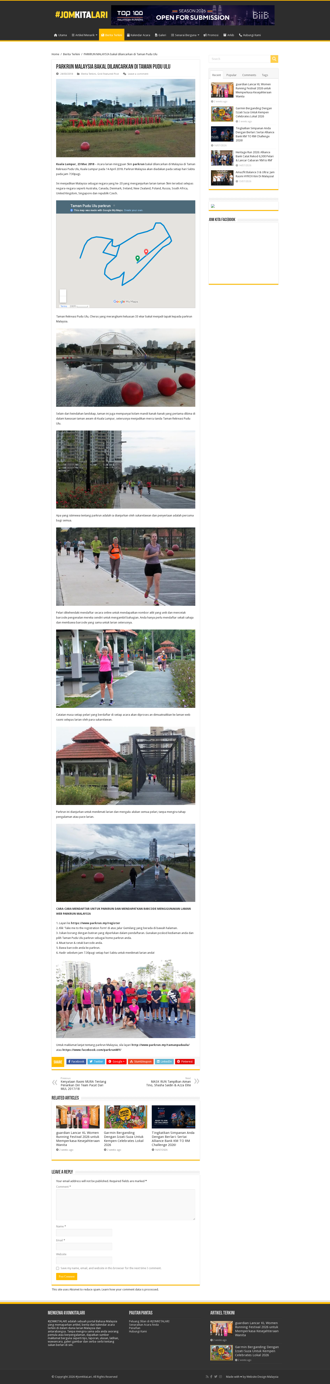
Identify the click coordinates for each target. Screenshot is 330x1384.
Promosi (213, 35)
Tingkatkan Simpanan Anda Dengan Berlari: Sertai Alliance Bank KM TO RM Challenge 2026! (173, 1139)
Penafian (134, 1328)
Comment (63, 1186)
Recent (216, 75)
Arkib (230, 35)
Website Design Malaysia (262, 1376)
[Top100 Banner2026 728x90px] (193, 15)
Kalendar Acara (140, 35)
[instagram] (220, 1376)
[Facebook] (211, 1376)
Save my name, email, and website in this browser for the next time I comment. (111, 1268)
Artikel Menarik (85, 35)
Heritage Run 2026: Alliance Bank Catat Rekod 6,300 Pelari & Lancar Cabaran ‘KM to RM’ (255, 156)
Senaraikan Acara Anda (144, 1324)
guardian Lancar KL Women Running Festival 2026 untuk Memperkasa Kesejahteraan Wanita (78, 1139)
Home (55, 54)
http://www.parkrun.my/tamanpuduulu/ (160, 1045)
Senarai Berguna (185, 35)
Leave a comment (138, 73)
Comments (249, 75)
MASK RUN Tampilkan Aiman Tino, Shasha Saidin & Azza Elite (168, 1082)
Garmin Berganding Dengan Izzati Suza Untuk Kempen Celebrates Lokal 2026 (123, 1139)
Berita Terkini (113, 35)
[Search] (274, 59)
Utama (62, 35)
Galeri (162, 35)
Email (60, 1240)
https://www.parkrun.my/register (95, 923)
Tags (265, 75)
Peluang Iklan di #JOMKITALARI (149, 1321)
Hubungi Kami (252, 35)
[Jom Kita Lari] (81, 14)
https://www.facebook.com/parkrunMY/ (91, 1050)
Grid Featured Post (108, 73)
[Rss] (207, 1376)
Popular (232, 75)
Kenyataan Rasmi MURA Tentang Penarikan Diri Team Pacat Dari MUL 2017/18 (83, 1084)
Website (61, 1254)
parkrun (139, 164)
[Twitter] (216, 1376)
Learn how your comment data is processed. (130, 1289)
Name (61, 1226)
